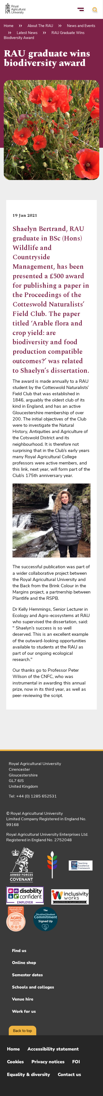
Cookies (15, 1062)
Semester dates (27, 975)
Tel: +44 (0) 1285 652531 (33, 796)
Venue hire (22, 999)
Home (9, 25)
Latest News (27, 32)
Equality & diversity (28, 1075)
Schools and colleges (33, 987)
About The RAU (40, 25)
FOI (76, 1062)
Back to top (22, 1030)
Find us (19, 951)
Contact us (69, 1075)
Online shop (24, 963)
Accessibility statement (53, 1049)
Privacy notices (48, 1062)
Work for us (24, 1011)
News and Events (81, 25)
